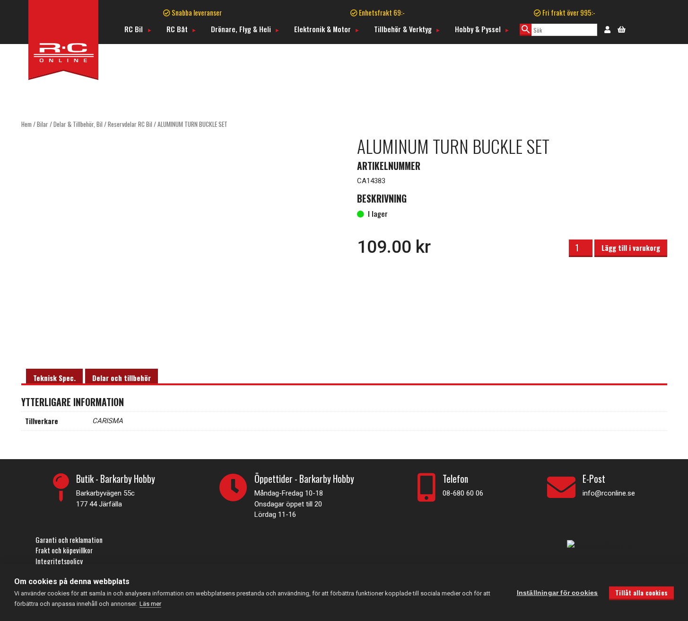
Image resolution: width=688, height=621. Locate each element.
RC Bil (133, 29)
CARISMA (107, 421)
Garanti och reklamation (69, 539)
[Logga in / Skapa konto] (607, 29)
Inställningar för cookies (557, 592)
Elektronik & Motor (322, 29)
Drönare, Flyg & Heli (241, 29)
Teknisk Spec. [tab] (54, 378)
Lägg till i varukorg (630, 247)
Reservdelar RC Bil (130, 124)
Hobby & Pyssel (478, 29)
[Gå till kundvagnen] (622, 28)
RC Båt (177, 29)
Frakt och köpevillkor (64, 550)
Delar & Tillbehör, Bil (78, 124)
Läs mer (150, 603)
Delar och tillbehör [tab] (121, 378)
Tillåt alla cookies (641, 592)
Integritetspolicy (59, 561)
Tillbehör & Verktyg (403, 29)
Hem (26, 124)
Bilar (42, 124)
